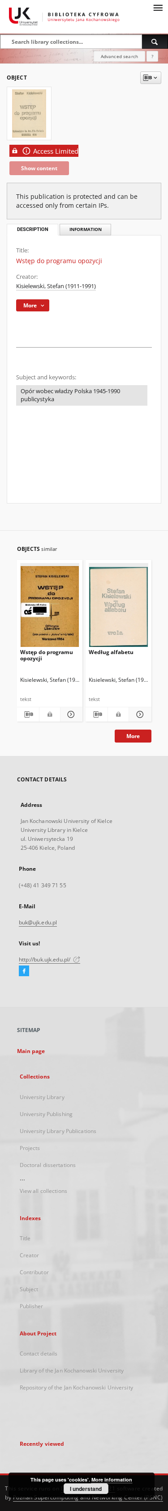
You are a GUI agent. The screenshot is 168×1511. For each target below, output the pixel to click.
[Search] (155, 41)
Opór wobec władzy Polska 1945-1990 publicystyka (70, 395)
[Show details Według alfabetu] (139, 714)
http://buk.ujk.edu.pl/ (45, 959)
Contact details (39, 1353)
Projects (30, 1148)
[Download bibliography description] (28, 714)
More (133, 736)
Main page (31, 1051)
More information (111, 1479)
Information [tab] (85, 229)
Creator (29, 1255)
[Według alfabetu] (118, 607)
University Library (42, 1097)
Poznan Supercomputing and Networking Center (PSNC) (88, 1497)
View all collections (43, 1191)
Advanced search (119, 56)
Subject (29, 1289)
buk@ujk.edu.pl (38, 922)
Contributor (34, 1272)
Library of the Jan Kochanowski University (72, 1370)
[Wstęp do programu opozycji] (50, 607)
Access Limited (55, 151)
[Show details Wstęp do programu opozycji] (70, 714)
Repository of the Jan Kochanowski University (76, 1387)
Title (25, 1238)
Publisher (31, 1306)
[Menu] (158, 7)
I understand (86, 1489)
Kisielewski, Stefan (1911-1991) (56, 286)
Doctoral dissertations (48, 1165)
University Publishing (46, 1114)
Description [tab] (32, 229)
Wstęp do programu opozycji (46, 655)
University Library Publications (58, 1131)
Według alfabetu (111, 652)
